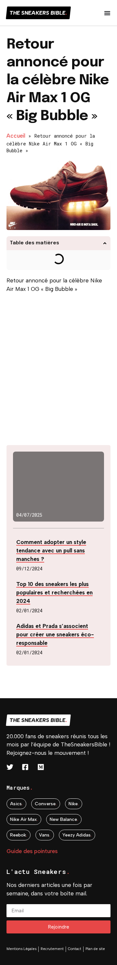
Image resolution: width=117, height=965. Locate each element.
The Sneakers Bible (38, 13)
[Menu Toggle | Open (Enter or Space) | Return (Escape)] (107, 13)
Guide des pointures (32, 851)
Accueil (15, 135)
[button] (104, 243)
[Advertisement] (58, 371)
